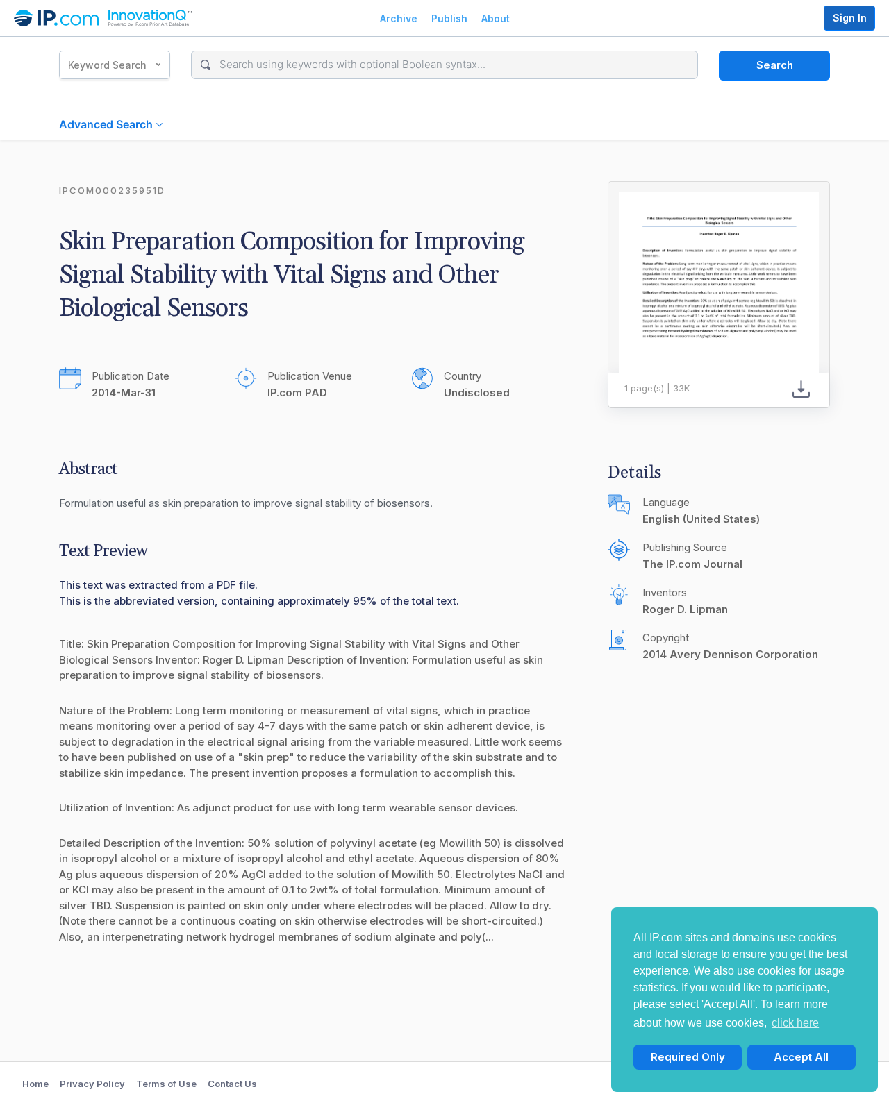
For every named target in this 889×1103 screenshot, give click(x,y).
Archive (398, 18)
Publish (449, 18)
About (495, 18)
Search (774, 64)
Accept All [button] (801, 1056)
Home (35, 1083)
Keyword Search (107, 65)
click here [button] (795, 1023)
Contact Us (232, 1083)
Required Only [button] (688, 1056)
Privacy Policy (92, 1083)
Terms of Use (166, 1083)
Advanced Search (107, 124)
